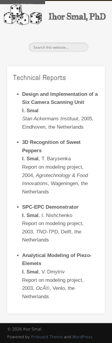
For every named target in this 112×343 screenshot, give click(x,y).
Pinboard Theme (47, 337)
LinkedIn (17, 47)
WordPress (82, 337)
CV (22, 24)
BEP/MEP (22, 16)
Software (22, 12)
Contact (22, 28)
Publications (22, 7)
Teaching (23, 20)
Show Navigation (90, 53)
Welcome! (22, 3)
